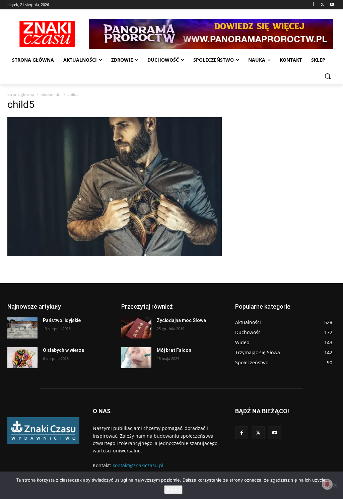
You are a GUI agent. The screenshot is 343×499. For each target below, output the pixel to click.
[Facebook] (313, 5)
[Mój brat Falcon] (136, 357)
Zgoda (173, 489)
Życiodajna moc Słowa (181, 320)
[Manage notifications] (327, 484)
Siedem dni (51, 94)
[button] (328, 76)
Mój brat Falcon (174, 350)
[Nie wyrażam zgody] (334, 485)
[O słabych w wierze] (22, 357)
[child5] (114, 254)
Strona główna (20, 94)
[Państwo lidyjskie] (22, 327)
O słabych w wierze (63, 350)
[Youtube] (332, 5)
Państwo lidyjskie (62, 320)
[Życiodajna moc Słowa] (136, 327)
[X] (322, 5)
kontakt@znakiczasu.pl (138, 465)
